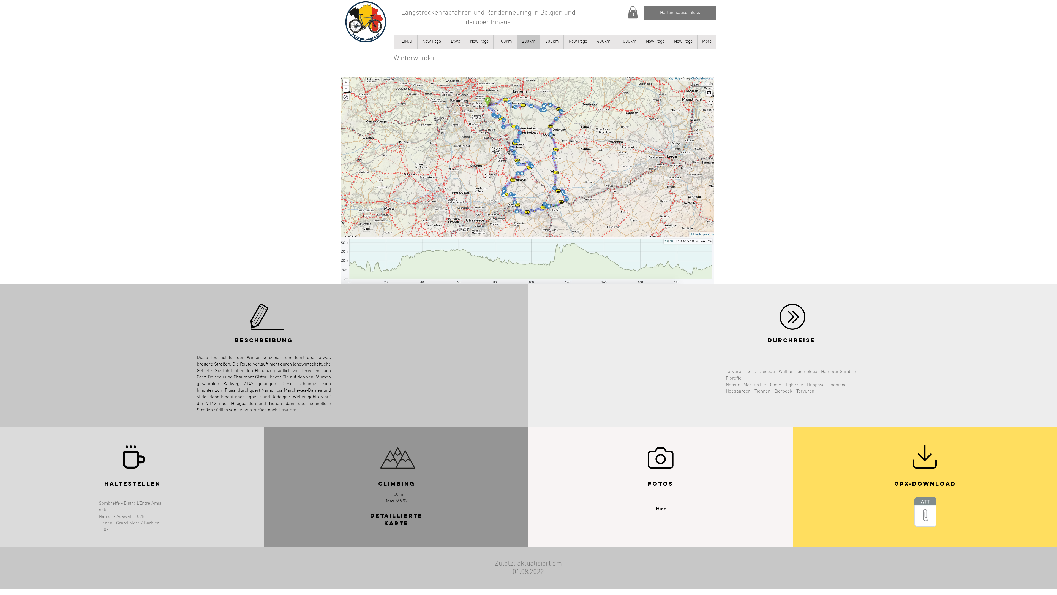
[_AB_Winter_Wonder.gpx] (925, 512)
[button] (633, 12)
